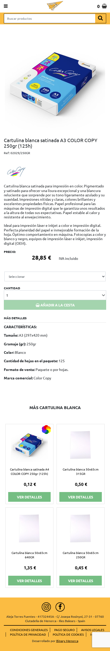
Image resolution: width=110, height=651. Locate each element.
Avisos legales (92, 630)
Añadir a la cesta (57, 305)
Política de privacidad (28, 634)
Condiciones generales (29, 630)
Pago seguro (64, 630)
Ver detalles (29, 497)
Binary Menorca (67, 641)
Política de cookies (68, 634)
